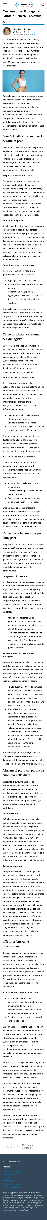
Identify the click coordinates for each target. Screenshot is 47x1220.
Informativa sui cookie (13, 1184)
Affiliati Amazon (10, 1174)
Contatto (7, 1178)
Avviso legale (9, 1181)
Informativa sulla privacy (13, 1171)
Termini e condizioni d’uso (14, 1187)
